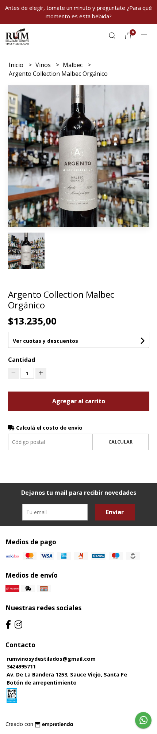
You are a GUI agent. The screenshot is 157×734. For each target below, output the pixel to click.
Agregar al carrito (78, 401)
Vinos (43, 65)
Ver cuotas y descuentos (45, 340)
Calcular (120, 441)
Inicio (17, 65)
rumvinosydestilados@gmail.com (51, 658)
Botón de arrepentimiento (42, 682)
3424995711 (21, 666)
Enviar (115, 512)
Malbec (73, 65)
